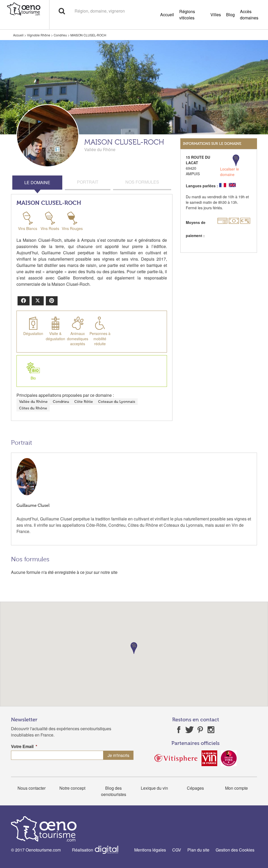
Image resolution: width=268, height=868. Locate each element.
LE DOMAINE (37, 182)
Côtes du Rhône (33, 408)
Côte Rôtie (83, 401)
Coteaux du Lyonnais (116, 401)
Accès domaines (249, 14)
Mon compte (236, 788)
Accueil (167, 15)
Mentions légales (150, 850)
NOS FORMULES (142, 182)
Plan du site (198, 850)
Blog (230, 15)
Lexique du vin (154, 788)
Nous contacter (32, 788)
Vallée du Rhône (33, 401)
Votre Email (24, 746)
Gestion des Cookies (235, 850)
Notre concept (72, 788)
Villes (215, 15)
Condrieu (60, 35)
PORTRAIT (87, 182)
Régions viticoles (187, 14)
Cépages (195, 788)
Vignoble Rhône (38, 35)
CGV (176, 850)
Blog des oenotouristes (113, 791)
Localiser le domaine (229, 171)
